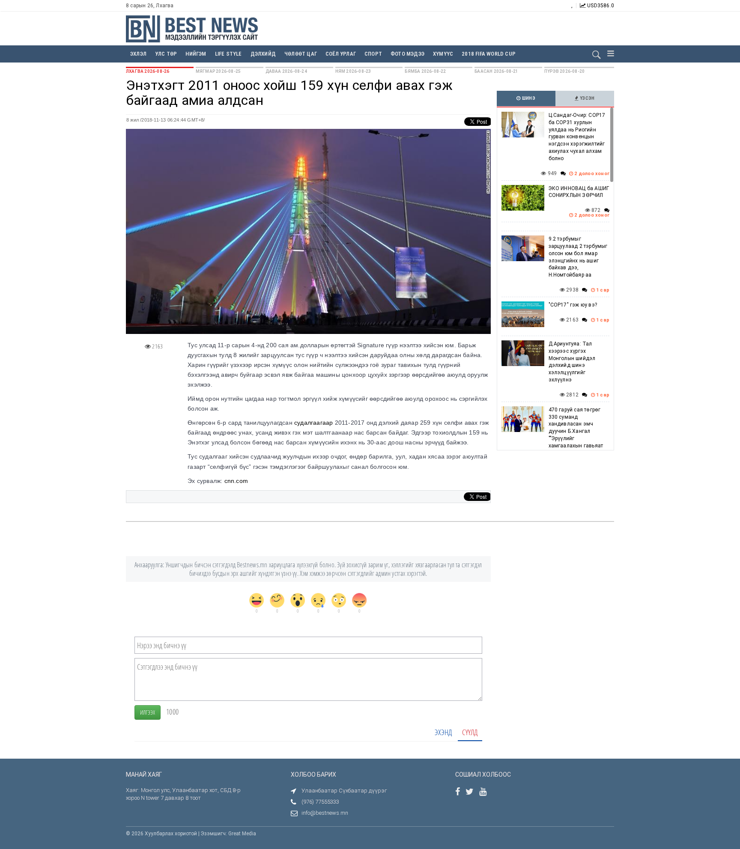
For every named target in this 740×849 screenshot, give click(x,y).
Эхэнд (443, 732)
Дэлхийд (263, 54)
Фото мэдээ (407, 54)
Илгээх (147, 712)
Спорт (373, 54)
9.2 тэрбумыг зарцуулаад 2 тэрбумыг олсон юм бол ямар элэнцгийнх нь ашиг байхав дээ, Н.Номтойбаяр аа (578, 257)
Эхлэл (138, 54)
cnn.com (236, 480)
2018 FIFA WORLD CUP (489, 54)
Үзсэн (587, 98)
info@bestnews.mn (324, 813)
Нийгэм (195, 54)
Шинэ (528, 98)
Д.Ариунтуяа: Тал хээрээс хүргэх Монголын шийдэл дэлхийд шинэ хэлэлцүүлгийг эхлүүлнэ (572, 362)
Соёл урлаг (340, 54)
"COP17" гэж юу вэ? (573, 305)
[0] (256, 600)
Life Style (228, 54)
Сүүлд (470, 732)
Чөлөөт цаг (300, 54)
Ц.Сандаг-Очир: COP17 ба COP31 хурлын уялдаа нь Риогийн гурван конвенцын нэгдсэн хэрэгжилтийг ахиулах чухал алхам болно (577, 136)
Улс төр (166, 54)
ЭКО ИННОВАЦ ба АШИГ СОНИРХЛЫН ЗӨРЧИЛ (579, 192)
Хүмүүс (443, 54)
